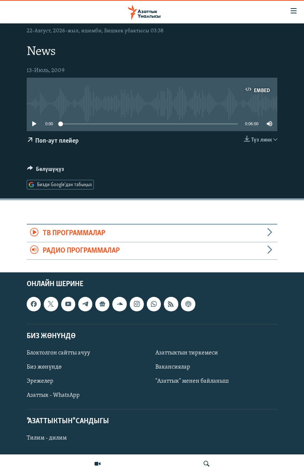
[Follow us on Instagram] (137, 304)
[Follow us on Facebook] (34, 304)
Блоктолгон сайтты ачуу (58, 353)
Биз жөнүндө (44, 367)
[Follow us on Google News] (102, 304)
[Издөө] (206, 463)
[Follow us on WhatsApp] (154, 304)
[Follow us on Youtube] (68, 304)
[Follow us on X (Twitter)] (51, 304)
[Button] (45, 171)
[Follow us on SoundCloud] (119, 304)
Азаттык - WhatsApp (53, 395)
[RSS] (171, 304)
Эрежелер (40, 381)
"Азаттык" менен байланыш (192, 381)
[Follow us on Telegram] (85, 304)
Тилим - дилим (47, 438)
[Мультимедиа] (97, 463)
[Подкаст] (188, 304)
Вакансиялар (172, 367)
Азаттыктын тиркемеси (186, 353)
